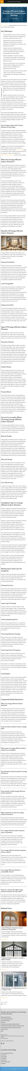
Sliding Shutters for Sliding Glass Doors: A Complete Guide (14, 988)
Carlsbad (3, 1063)
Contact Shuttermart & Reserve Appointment (12, 1025)
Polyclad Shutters (5, 1020)
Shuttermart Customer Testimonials (10, 1024)
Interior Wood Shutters (7, 1018)
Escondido (3, 1058)
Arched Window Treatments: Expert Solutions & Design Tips (12, 928)
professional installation (7, 155)
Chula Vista (4, 1056)
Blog (7, 25)
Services (3, 1022)
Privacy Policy (4, 1029)
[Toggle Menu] (2, 1)
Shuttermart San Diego (14, 1)
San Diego (3, 1054)
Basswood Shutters (6, 1017)
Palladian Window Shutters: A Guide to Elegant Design (13, 958)
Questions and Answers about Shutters (11, 1027)
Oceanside (3, 1060)
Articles (5, 1004)
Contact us (20, 149)
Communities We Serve (7, 1053)
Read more (4, 939)
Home (2, 25)
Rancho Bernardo (5, 1061)
